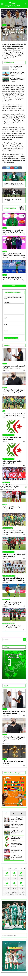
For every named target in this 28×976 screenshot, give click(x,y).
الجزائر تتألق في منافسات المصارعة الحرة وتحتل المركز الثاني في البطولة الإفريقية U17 (13, 231)
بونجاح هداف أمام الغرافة (16, 850)
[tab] (20, 207)
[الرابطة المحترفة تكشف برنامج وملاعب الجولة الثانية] (14, 449)
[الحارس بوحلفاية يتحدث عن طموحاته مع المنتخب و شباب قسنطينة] (14, 354)
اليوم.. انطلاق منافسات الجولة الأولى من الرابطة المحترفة (13, 555)
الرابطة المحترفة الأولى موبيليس (8, 434)
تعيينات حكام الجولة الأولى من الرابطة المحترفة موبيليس (11, 627)
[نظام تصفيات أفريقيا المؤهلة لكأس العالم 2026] (14, 751)
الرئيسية (4, 504)
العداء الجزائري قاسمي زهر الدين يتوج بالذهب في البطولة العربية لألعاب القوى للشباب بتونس (12, 278)
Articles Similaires (21, 207)
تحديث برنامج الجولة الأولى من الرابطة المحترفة (11, 438)
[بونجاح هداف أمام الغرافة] (14, 473)
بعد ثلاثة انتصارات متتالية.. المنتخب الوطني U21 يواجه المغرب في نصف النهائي (13, 531)
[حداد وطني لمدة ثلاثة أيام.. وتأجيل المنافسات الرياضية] (14, 495)
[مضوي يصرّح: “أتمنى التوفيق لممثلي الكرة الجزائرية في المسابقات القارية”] (14, 378)
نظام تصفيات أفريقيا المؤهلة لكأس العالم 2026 (13, 762)
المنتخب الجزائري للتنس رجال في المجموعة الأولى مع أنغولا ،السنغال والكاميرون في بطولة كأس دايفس (18, 78)
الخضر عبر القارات (6, 482)
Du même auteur (22, 209)
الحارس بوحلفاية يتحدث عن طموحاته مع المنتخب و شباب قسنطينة (13, 367)
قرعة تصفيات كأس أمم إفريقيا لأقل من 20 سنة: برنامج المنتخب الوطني (13, 579)
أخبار (4, 411)
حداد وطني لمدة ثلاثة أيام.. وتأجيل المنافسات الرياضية (12, 508)
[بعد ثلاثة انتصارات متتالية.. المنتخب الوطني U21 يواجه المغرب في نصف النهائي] (14, 519)
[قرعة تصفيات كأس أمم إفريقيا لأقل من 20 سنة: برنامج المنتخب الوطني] (14, 566)
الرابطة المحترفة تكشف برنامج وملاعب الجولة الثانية (11, 462)
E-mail (5, 324)
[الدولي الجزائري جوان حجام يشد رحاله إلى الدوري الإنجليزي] (14, 590)
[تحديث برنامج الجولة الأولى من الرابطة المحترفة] (14, 426)
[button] (25, 487)
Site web (6, 331)
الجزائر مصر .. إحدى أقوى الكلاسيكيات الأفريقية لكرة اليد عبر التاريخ (17, 67)
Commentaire (7, 302)
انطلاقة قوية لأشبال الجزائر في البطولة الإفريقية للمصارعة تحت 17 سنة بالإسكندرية (13, 254)
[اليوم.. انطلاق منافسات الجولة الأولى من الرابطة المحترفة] (14, 543)
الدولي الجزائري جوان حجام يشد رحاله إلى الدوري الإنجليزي (12, 603)
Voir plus (14, 285)
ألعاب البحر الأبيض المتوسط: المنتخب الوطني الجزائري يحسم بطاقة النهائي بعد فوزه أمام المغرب (14, 414)
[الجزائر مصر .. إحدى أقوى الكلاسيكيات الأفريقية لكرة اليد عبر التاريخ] (5, 68)
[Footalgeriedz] (12, 4)
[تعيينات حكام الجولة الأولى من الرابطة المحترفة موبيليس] (14, 614)
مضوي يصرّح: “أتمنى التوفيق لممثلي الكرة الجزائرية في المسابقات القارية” (13, 391)
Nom (5, 317)
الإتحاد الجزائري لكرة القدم (7, 528)
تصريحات (4, 363)
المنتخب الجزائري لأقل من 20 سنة (9, 575)
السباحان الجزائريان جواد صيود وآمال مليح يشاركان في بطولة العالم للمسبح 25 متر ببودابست (17, 73)
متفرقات (6, 10)
